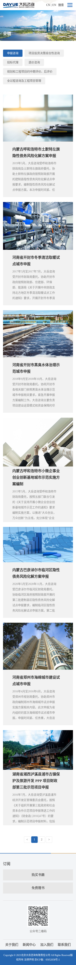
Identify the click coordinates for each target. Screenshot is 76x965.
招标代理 (12, 62)
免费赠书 (38, 888)
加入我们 (46, 944)
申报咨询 (12, 53)
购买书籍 (38, 875)
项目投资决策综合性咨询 (44, 53)
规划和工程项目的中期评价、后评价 (29, 71)
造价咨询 (34, 62)
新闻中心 (29, 944)
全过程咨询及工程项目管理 (24, 80)
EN (54, 5)
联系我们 (64, 944)
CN (48, 5)
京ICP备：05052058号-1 (47, 959)
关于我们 (11, 944)
